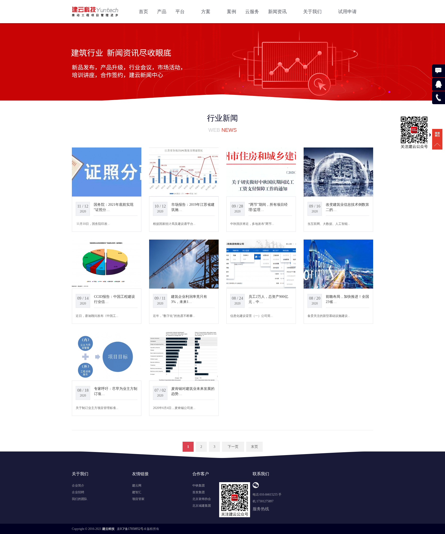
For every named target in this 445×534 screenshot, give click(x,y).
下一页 (233, 447)
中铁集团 (198, 485)
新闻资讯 (278, 11)
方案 (206, 11)
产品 (161, 11)
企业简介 (78, 485)
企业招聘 (78, 492)
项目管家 (138, 499)
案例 (231, 11)
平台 (180, 11)
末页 (254, 447)
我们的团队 (79, 499)
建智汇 (136, 492)
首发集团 (198, 492)
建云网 (136, 485)
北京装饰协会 (201, 499)
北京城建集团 (201, 505)
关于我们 (313, 11)
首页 (143, 11)
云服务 (252, 11)
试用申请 (347, 11)
